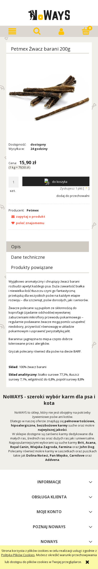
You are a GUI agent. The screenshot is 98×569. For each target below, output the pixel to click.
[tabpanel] (49, 330)
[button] (12, 31)
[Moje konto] (61, 31)
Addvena (52, 460)
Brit (81, 442)
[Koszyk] (86, 31)
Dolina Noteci (37, 455)
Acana (90, 442)
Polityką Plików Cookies (18, 555)
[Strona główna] (49, 14)
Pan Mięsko (59, 455)
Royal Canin (19, 447)
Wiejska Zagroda (43, 447)
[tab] (47, 246)
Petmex (33, 210)
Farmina (65, 447)
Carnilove (76, 455)
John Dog (87, 447)
